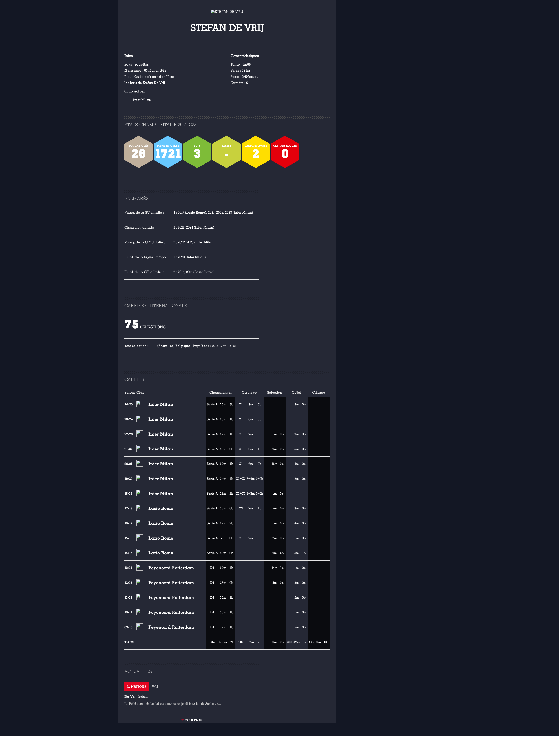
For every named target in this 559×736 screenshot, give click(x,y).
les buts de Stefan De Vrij (144, 83)
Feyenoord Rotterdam (171, 568)
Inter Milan (142, 100)
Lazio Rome (160, 508)
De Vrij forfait (136, 696)
